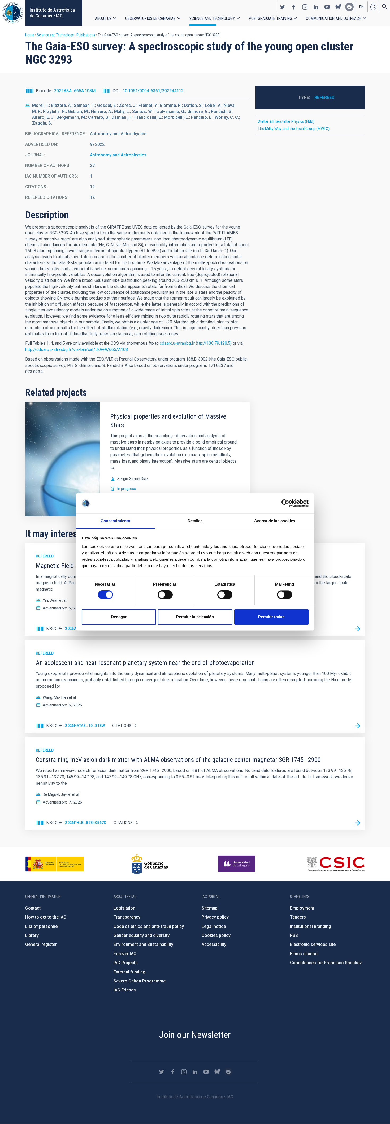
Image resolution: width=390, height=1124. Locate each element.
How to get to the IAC (45, 917)
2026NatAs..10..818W (85, 725)
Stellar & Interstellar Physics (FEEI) (286, 121)
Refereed (324, 97)
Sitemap (210, 908)
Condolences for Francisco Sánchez (326, 962)
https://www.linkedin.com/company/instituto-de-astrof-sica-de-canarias (316, 6)
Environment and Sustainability (143, 944)
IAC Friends (125, 990)
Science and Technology (212, 18)
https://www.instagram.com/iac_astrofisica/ (304, 6)
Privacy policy (215, 917)
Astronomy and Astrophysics (118, 154)
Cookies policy (216, 935)
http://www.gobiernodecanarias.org (149, 864)
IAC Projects (126, 962)
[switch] (165, 595)
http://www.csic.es (336, 864)
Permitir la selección (195, 616)
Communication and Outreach (333, 18)
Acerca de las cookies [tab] (274, 521)
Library (32, 935)
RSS (294, 935)
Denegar (119, 616)
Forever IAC (125, 953)
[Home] (12, 13)
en (361, 7)
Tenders (298, 917)
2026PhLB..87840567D (85, 822)
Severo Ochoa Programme (140, 981)
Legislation (124, 908)
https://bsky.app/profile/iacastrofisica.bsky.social (338, 6)
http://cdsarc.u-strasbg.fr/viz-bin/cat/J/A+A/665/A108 (76, 349)
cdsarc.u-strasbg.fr (177, 343)
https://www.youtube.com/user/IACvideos (327, 6)
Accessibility (214, 944)
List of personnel (42, 926)
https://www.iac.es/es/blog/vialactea (349, 6)
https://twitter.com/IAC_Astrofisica (282, 6)
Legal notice (214, 926)
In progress (126, 488)
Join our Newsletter (195, 1034)
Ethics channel (304, 953)
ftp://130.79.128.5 (213, 343)
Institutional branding (310, 926)
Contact (33, 908)
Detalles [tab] (195, 521)
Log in (373, 6)
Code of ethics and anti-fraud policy (149, 926)
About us (103, 18)
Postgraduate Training (270, 18)
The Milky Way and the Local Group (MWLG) (294, 128)
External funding (129, 971)
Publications (85, 35)
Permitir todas (271, 616)
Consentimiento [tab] (115, 521)
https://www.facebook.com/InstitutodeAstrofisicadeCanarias (293, 6)
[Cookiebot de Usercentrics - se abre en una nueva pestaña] (285, 503)
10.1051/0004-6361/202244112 (153, 90)
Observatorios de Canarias (150, 18)
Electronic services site (313, 944)
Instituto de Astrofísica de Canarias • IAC (52, 13)
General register (41, 944)
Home (29, 35)
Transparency (127, 917)
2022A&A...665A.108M (75, 90)
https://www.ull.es (237, 864)
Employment (302, 908)
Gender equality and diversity (142, 935)
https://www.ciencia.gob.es (54, 864)
